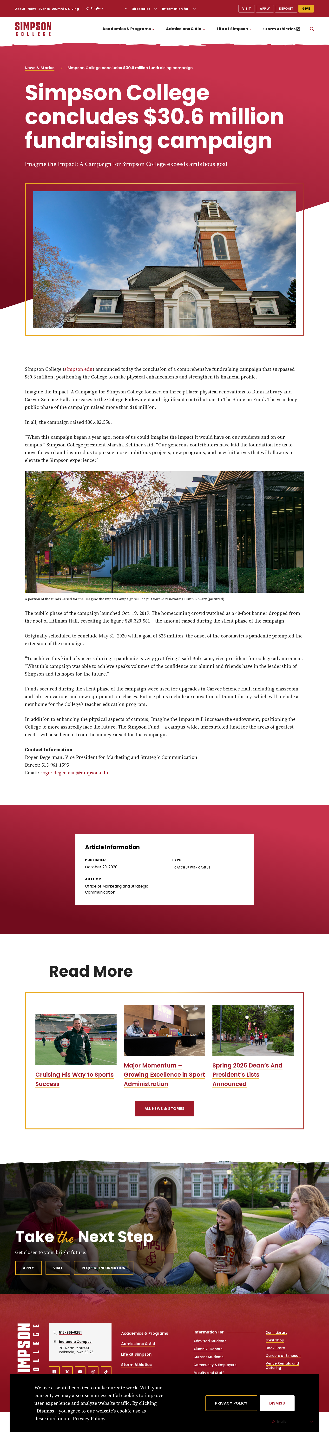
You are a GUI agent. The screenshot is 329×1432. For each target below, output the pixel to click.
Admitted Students (209, 1341)
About (20, 9)
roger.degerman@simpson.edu (74, 772)
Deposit (286, 9)
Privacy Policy (231, 1403)
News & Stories (39, 68)
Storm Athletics (279, 29)
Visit (246, 9)
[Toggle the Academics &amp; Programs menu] (153, 29)
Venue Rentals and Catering (282, 1365)
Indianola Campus (75, 1341)
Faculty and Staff (208, 1372)
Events (44, 9)
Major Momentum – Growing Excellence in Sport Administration (164, 1074)
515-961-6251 (70, 1332)
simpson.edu (78, 369)
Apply (265, 9)
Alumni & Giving (65, 9)
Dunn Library (276, 1332)
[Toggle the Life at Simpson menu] (250, 29)
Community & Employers (215, 1364)
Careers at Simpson (283, 1355)
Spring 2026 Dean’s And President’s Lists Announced (247, 1074)
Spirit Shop (275, 1340)
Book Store (275, 1348)
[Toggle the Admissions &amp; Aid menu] (204, 29)
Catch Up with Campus (192, 867)
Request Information (104, 1268)
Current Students (208, 1356)
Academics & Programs (126, 29)
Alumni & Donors (208, 1348)
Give (306, 9)
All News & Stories (165, 1108)
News (32, 9)
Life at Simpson (232, 29)
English (96, 8)
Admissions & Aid (184, 29)
